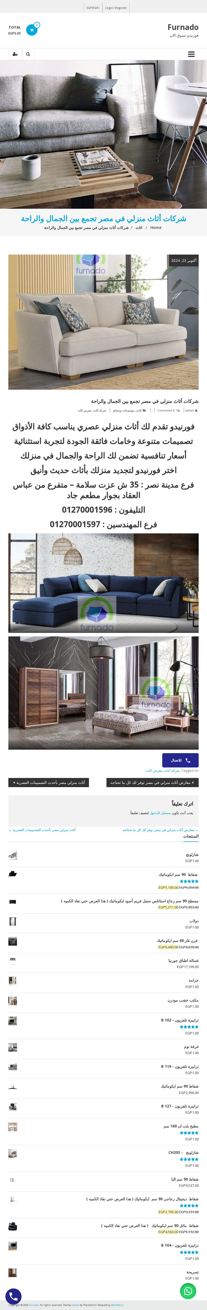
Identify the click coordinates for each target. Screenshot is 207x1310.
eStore (75, 1305)
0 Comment (165, 410)
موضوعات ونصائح (124, 410)
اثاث (139, 410)
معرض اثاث (85, 410)
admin (189, 410)
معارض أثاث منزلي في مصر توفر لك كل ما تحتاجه (151, 782)
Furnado (183, 27)
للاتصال (176, 760)
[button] (188, 1291)
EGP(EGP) (93, 8)
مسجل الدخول (160, 812)
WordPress (117, 1305)
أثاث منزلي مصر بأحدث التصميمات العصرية (50, 782)
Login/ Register (116, 8)
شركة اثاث (99, 410)
